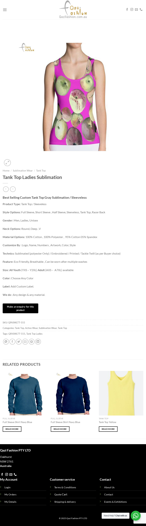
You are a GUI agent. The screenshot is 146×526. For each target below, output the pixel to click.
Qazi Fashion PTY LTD (76, 518)
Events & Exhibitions (115, 501)
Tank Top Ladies (34, 333)
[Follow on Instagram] (131, 9)
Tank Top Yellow (107, 422)
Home (6, 170)
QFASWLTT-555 (16, 333)
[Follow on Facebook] (127, 9)
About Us (109, 487)
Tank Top (41, 170)
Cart (60, 494)
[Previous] (3, 404)
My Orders (10, 494)
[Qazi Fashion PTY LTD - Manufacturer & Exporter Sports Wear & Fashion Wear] (73, 9)
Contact (108, 494)
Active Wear (31, 328)
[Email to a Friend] (25, 342)
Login (7, 487)
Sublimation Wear (23, 170)
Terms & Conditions (65, 487)
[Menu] (5, 9)
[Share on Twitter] (19, 342)
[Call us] (141, 9)
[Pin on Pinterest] (32, 342)
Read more (12, 429)
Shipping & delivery (65, 501)
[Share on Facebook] (12, 342)
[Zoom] (7, 162)
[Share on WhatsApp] (6, 342)
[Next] (143, 404)
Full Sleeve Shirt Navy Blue (17, 422)
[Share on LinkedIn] (38, 342)
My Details (10, 501)
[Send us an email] (136, 9)
